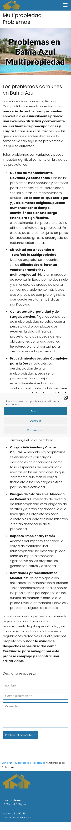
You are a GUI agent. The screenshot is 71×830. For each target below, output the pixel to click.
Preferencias (35, 430)
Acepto (35, 411)
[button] (65, 397)
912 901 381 (20, 813)
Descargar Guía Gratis (17, 817)
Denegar (35, 420)
